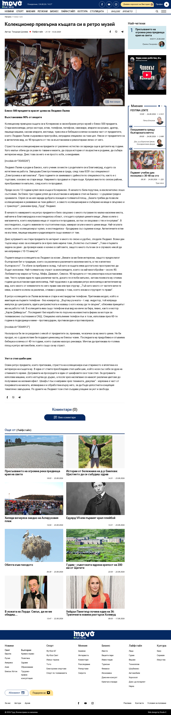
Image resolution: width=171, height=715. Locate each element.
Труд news (159, 183)
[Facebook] (102, 4)
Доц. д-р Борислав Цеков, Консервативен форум (144, 143)
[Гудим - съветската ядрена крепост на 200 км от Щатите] (95, 545)
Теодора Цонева (20, 31)
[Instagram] (116, 4)
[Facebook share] (110, 31)
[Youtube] (109, 4)
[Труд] (84, 635)
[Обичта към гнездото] (34, 545)
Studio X (163, 712)
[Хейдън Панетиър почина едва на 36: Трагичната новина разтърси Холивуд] (95, 592)
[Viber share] (116, 31)
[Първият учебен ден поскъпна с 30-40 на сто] (147, 159)
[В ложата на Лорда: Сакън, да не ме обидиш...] (34, 592)
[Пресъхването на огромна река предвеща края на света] (34, 451)
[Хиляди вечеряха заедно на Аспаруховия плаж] (34, 498)
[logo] (12, 4)
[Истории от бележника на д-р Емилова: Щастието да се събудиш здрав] (95, 451)
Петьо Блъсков (149, 121)
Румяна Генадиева (149, 44)
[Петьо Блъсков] (160, 121)
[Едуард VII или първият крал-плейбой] (95, 498)
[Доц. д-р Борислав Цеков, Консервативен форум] (160, 143)
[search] (157, 11)
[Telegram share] (122, 31)
